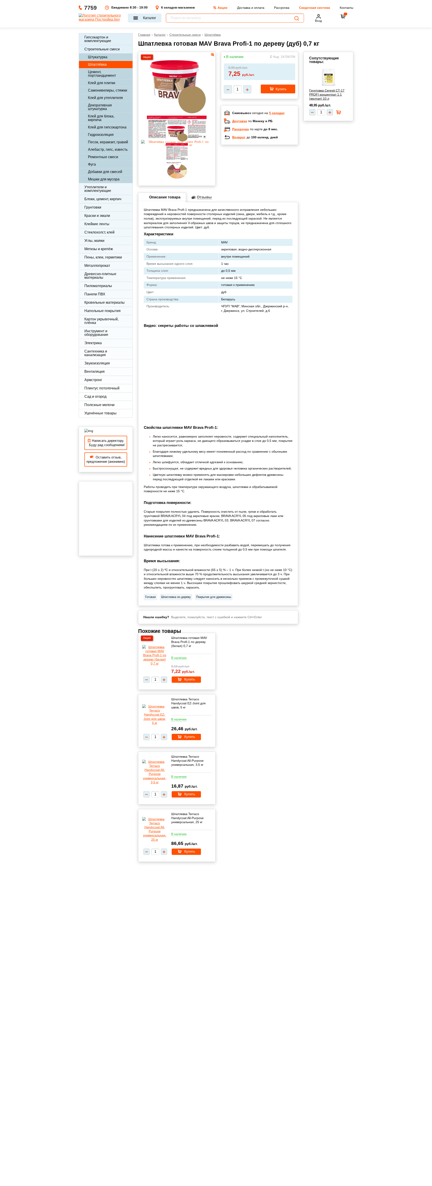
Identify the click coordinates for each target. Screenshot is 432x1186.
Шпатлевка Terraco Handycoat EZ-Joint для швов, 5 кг (188, 703)
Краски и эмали (97, 216)
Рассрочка (281, 7)
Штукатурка (97, 57)
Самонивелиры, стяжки (107, 90)
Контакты (346, 7)
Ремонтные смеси (103, 157)
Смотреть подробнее (264, 177)
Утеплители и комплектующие (97, 189)
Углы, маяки (94, 241)
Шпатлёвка (97, 64)
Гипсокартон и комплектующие (97, 39)
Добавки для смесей (105, 172)
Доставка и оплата (250, 7)
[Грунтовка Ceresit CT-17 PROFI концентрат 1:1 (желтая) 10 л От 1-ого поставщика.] (328, 77)
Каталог (149, 18)
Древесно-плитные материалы (100, 275)
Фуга (92, 164)
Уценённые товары (100, 413)
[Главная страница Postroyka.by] (101, 17)
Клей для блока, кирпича (101, 118)
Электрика (93, 343)
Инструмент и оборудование (96, 333)
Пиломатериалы (98, 286)
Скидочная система (314, 7)
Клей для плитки (101, 83)
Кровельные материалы (104, 302)
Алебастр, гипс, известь (108, 149)
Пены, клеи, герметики (103, 257)
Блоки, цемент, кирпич (102, 199)
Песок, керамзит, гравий (108, 142)
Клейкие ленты (96, 224)
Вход (318, 20)
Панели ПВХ (94, 294)
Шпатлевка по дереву (176, 597)
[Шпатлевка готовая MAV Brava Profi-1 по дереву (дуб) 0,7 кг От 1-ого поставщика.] (177, 113)
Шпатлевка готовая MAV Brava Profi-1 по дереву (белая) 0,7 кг (189, 642)
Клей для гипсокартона (107, 127)
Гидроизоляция (101, 135)
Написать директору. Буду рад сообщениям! (106, 443)
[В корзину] (343, 16)
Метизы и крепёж (98, 249)
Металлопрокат (97, 265)
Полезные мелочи (99, 405)
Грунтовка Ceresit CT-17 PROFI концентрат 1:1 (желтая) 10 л (326, 94)
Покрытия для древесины (213, 597)
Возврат (238, 137)
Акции (222, 7)
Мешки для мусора (103, 179)
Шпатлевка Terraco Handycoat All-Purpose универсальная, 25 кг (187, 818)
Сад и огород (95, 396)
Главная (144, 34)
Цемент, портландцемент (102, 73)
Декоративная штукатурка (100, 107)
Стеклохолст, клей (99, 232)
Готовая (150, 597)
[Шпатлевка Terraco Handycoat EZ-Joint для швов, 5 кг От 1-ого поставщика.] (154, 714)
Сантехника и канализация (95, 353)
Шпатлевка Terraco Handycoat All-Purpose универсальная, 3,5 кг (187, 760)
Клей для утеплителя (105, 98)
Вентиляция (94, 371)
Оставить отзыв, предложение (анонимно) (105, 459)
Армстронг (93, 380)
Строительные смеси (102, 49)
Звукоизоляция (97, 363)
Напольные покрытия (102, 311)
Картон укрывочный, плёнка (101, 321)
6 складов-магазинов (178, 7)
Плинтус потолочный (101, 388)
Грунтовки (92, 207)
